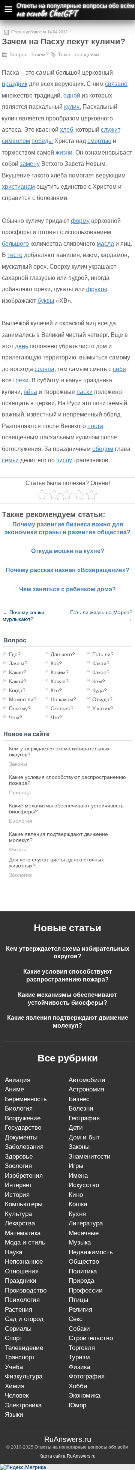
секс (75, 1319)
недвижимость (91, 1252)
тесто (15, 255)
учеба (14, 1367)
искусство (84, 1185)
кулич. (72, 107)
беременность (26, 1099)
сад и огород (24, 1319)
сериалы (18, 1328)
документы (21, 1137)
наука (13, 1252)
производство (25, 1290)
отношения (22, 1271)
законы (18, 764)
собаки (79, 1328)
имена (78, 1175)
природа (20, 792)
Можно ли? (22, 699)
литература (86, 1223)
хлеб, (67, 129)
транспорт (20, 1357)
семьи (10, 460)
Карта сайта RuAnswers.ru (67, 1456)
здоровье (19, 1156)
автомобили (87, 1080)
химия (14, 1386)
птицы (78, 1299)
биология (20, 821)
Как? (56, 663)
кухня (77, 1213)
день (21, 346)
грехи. (21, 380)
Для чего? (63, 654)
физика (18, 849)
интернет (18, 1185)
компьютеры (23, 1204)
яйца (30, 392)
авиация (17, 1080)
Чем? (15, 717)
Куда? (99, 690)
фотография (87, 1376)
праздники (86, 54)
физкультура (23, 1376)
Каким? (60, 672)
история (17, 1194)
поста (95, 426)
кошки (78, 1204)
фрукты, (97, 289)
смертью (99, 141)
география (84, 1118)
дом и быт (84, 1137)
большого (15, 243)
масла (105, 243)
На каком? (63, 699)
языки (14, 1414)
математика (22, 1233)
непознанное (24, 1261)
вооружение (22, 1118)
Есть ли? (103, 654)
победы (42, 141)
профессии (86, 1290)
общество (84, 1261)
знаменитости (90, 1156)
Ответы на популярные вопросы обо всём (75, 6)
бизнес (79, 1099)
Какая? (101, 663)
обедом (102, 449)
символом (16, 141)
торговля (82, 1347)
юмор (77, 1405)
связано (116, 84)
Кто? (56, 690)
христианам (18, 186)
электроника (23, 1405)
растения (18, 1309)
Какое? (101, 672)
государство (23, 1127)
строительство (91, 1338)
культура (18, 1213)
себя (119, 369)
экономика (84, 1395)
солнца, (45, 369)
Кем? (98, 681)
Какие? (17, 672)
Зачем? (39, 54)
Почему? (20, 708)
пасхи (84, 392)
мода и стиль (25, 1242)
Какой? (17, 681)
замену (30, 164)
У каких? (102, 708)
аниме (14, 1089)
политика (83, 1271)
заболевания (24, 1146)
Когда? (17, 690)
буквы (46, 301)
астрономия (86, 1089)
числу (64, 460)
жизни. (65, 152)
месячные (84, 1233)
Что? (56, 717)
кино (76, 1194)
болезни (81, 1108)
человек (16, 1395)
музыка (80, 1242)
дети (76, 1127)
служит (110, 129)
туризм (79, 1357)
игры (76, 1165)
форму (80, 221)
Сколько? (62, 708)
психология (22, 1299)
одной (71, 95)
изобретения (24, 1175)
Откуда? (102, 699)
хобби (78, 1386)
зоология (20, 875)
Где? (15, 654)
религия (80, 1309)
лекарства (20, 1223)
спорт (13, 1338)
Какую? (60, 681)
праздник (14, 84)
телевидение (24, 1347)
